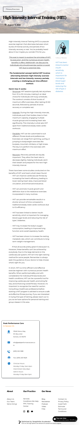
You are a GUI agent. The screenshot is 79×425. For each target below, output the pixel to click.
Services (26, 399)
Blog (43, 399)
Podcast (45, 404)
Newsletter (46, 401)
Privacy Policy (63, 401)
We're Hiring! (12, 404)
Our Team (11, 401)
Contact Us (62, 399)
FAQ (44, 409)
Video (44, 406)
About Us (10, 399)
